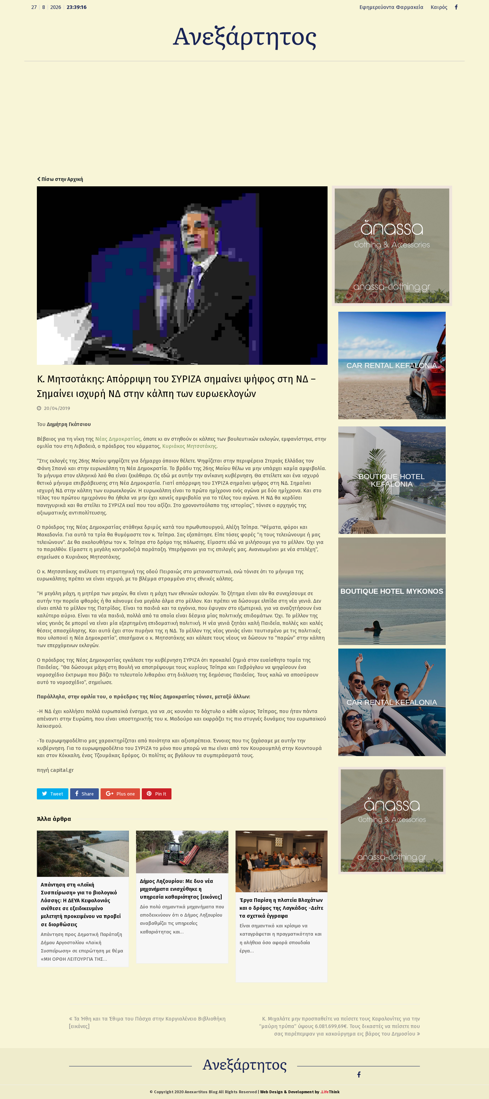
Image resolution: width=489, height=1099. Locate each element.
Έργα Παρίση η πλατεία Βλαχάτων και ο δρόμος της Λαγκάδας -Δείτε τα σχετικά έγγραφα (281, 908)
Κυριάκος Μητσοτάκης (189, 446)
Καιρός (439, 7)
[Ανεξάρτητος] (244, 37)
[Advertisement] (244, 118)
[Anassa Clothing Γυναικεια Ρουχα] (392, 304)
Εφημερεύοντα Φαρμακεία (391, 7)
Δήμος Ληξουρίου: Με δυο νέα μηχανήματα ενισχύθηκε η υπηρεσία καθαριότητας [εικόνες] (181, 889)
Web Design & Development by (299, 1092)
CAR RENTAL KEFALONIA (392, 365)
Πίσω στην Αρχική (61, 179)
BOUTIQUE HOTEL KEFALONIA (392, 480)
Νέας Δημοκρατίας (118, 439)
